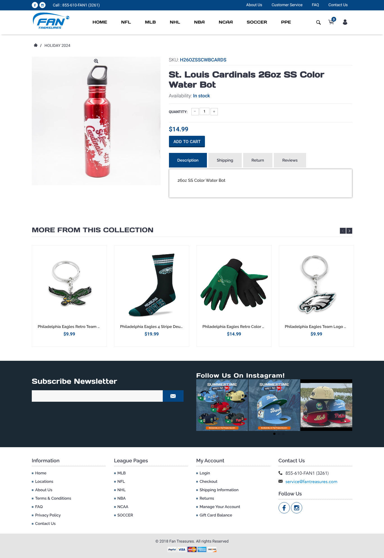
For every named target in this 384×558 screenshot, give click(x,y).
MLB (150, 22)
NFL (126, 22)
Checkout (208, 481)
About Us (254, 5)
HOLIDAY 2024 (57, 45)
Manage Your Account (220, 507)
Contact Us (338, 5)
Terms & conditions (53, 498)
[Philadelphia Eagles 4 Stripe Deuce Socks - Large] (151, 284)
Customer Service (287, 5)
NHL (175, 22)
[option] (69, 295)
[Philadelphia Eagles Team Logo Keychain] (316, 284)
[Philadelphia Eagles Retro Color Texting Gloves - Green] (234, 284)
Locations (44, 481)
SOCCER (257, 22)
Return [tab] (258, 160)
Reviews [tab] (290, 160)
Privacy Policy (48, 515)
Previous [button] (343, 231)
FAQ (315, 5)
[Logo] (51, 20)
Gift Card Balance (216, 515)
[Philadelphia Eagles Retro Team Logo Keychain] (69, 284)
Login (205, 473)
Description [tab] (188, 160)
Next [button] (349, 231)
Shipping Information (219, 490)
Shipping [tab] (225, 160)
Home (99, 22)
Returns (207, 498)
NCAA (226, 22)
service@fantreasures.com (312, 481)
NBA (199, 22)
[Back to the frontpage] (35, 45)
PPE (286, 22)
